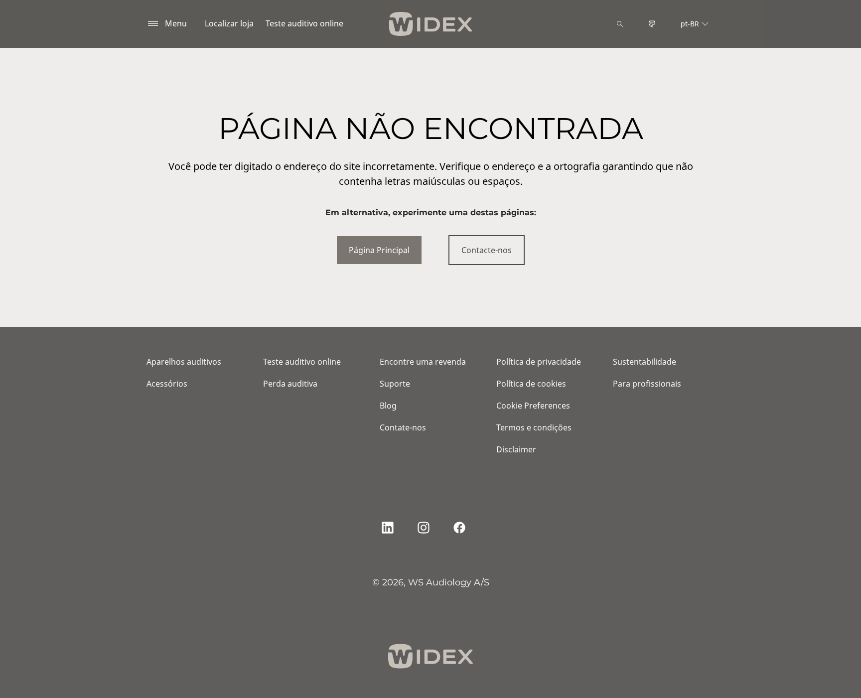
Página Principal (379, 250)
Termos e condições (534, 427)
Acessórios (166, 383)
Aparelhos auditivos (183, 361)
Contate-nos (403, 427)
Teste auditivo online (304, 23)
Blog (388, 405)
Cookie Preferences (533, 405)
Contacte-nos (486, 250)
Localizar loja (229, 23)
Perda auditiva (290, 383)
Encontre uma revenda (423, 361)
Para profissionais (647, 383)
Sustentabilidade (644, 361)
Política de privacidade (538, 361)
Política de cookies (531, 383)
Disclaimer (516, 449)
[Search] (620, 24)
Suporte (395, 383)
